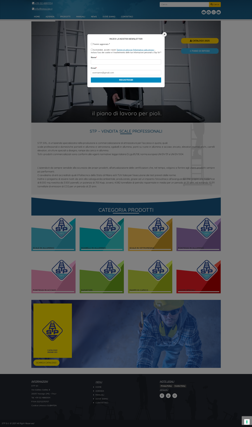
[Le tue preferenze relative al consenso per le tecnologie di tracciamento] (247, 422)
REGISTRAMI (126, 80)
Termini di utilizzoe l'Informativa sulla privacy (135, 50)
